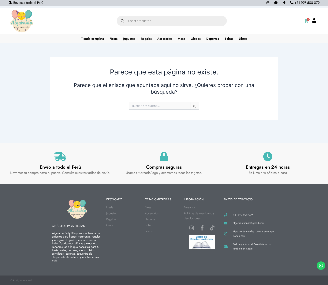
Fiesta (113, 38)
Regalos (146, 38)
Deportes (212, 38)
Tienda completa (92, 38)
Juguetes (129, 38)
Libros (243, 38)
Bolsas (229, 38)
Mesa (181, 38)
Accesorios (164, 38)
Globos (196, 38)
